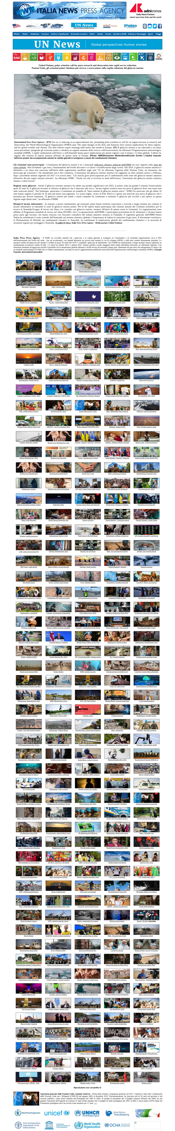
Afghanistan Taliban (29, 489)
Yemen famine (58, 672)
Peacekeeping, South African (29, 380)
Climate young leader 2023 (28, 318)
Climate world (29, 365)
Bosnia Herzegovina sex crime (58, 1024)
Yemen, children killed (29, 657)
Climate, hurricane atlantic (29, 442)
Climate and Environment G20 (58, 745)
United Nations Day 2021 (58, 657)
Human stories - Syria (87, 1083)
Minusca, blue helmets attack (29, 642)
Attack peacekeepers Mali (29, 672)
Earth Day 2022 (58, 505)
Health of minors (88, 1068)
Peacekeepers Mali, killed (146, 628)
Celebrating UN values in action (58, 598)
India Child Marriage (29, 520)
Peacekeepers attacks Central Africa (28, 965)
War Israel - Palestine (29, 287)
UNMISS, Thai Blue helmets (146, 730)
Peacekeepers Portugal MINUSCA (146, 760)
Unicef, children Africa (146, 775)
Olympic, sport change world (147, 745)
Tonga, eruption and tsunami (58, 582)
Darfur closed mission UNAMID (58, 965)
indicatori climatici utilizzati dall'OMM (112, 164)
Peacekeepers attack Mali (28, 950)
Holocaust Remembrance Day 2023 (146, 365)
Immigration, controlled (28, 613)
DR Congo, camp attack (28, 567)
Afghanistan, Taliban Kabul (58, 730)
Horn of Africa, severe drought (58, 567)
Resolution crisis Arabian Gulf (28, 349)
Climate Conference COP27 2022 (28, 396)
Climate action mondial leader (146, 657)
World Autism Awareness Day (58, 520)
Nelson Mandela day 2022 (29, 458)
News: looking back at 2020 (87, 965)
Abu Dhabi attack (29, 582)
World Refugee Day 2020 (87, 1039)
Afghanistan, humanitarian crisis (146, 642)
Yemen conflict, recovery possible (58, 628)
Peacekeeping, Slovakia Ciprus (29, 760)
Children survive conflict (29, 716)
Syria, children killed (58, 950)
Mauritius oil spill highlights (88, 1024)
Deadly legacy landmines (29, 302)
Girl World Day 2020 (117, 1009)
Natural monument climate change (29, 505)
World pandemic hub (146, 848)
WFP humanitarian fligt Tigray (28, 745)
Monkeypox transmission (29, 474)
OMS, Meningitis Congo (58, 701)
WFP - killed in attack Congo (58, 921)
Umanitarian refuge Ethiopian (28, 980)
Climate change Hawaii (88, 1054)
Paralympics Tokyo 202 (58, 716)
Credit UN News (63, 223)
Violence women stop (28, 628)
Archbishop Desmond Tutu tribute (146, 613)
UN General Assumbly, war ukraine (29, 334)
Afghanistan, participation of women (58, 686)
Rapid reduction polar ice (88, 271)
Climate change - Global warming (58, 980)
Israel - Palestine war (147, 833)
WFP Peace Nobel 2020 (87, 1009)
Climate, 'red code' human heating (28, 730)
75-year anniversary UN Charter (117, 1039)
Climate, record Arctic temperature (58, 613)
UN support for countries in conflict (29, 598)
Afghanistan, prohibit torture (146, 716)
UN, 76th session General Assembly (29, 686)
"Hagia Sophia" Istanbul (28, 1024)
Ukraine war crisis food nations (58, 489)
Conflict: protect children (58, 994)
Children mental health (58, 760)
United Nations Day (28, 994)
